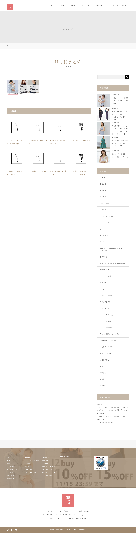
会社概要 (27, 463)
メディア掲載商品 (106, 321)
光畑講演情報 (104, 360)
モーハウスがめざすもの (32, 460)
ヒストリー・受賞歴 (30, 472)
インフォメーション (106, 216)
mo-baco (103, 177)
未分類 (102, 379)
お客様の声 (103, 184)
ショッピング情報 (106, 295)
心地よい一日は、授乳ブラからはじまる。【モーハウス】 (120, 100)
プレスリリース (105, 308)
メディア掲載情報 (106, 328)
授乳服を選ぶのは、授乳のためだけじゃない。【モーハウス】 (120, 143)
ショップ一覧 (85, 5)
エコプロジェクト (106, 222)
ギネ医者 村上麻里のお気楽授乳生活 (112, 263)
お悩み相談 (103, 257)
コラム (102, 242)
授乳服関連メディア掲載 (108, 340)
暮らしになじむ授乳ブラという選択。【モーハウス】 (120, 156)
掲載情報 (103, 373)
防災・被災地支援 (47, 475)
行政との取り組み (47, 469)
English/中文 (100, 5)
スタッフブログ (105, 302)
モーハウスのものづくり (108, 353)
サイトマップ (104, 289)
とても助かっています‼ (37, 171)
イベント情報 (104, 203)
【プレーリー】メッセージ (106, 422)
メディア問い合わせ (106, 315)
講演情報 (103, 209)
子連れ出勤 (45, 463)
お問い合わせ (46, 460)
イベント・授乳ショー (48, 472)
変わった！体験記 (106, 276)
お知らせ (103, 190)
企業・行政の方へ (12, 475)
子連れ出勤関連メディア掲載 (109, 334)
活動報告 (103, 386)
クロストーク (104, 229)
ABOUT (62, 5)
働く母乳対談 (104, 235)
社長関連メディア (106, 347)
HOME (51, 5)
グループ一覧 (28, 469)
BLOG (73, 5)
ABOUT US (28, 457)
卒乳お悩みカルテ (106, 270)
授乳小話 (103, 282)
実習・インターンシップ (49, 466)
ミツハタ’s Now (12, 469)
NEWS (9, 460)
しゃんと (103, 197)
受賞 (101, 366)
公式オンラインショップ (118, 5)
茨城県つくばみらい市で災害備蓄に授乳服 (111, 416)
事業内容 (27, 466)
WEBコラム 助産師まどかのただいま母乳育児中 (113, 249)
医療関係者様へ (11, 479)
